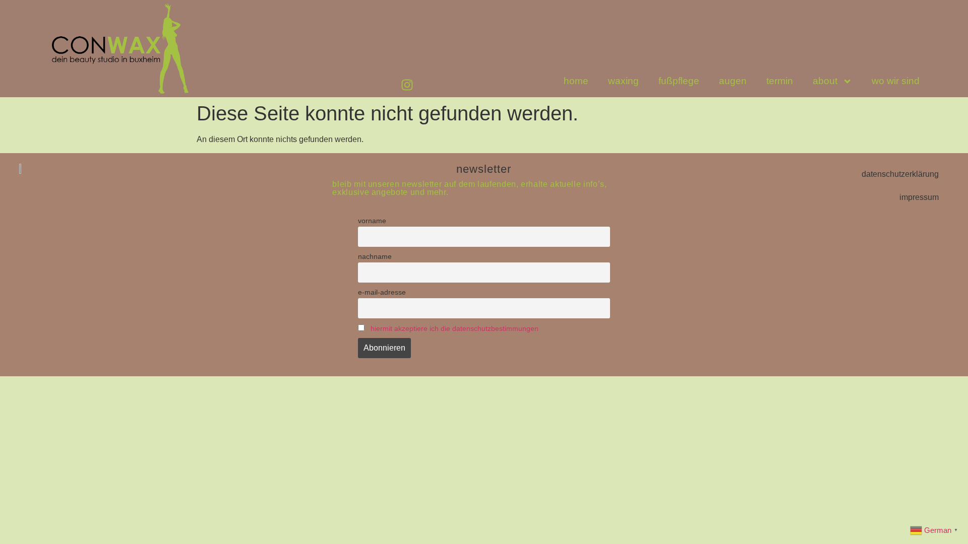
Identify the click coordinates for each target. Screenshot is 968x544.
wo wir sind (896, 81)
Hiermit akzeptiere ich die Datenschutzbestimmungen (454, 328)
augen (733, 81)
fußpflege (678, 81)
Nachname (375, 256)
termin (779, 81)
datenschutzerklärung (900, 174)
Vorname (372, 221)
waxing (623, 81)
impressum (919, 197)
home (576, 81)
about (825, 81)
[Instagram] (407, 84)
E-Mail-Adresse (382, 292)
